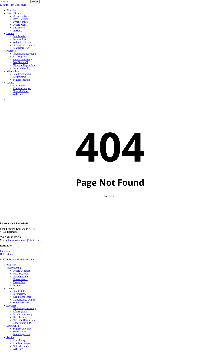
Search (35, 1)
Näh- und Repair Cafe (24, 320)
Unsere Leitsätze (21, 270)
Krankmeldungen (22, 343)
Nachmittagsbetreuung (24, 308)
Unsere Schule (13, 267)
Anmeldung (19, 340)
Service (10, 337)
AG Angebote (20, 311)
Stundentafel (19, 291)
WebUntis (18, 349)
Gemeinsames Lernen (24, 299)
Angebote (11, 305)
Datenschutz (6, 254)
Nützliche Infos (21, 346)
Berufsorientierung (22, 314)
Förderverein (19, 331)
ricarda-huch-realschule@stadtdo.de (21, 240)
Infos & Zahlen (20, 273)
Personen (17, 285)
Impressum (5, 251)
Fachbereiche (19, 294)
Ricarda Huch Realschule (13, 4)
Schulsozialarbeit (21, 302)
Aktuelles (11, 265)
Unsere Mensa (20, 279)
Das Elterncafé (20, 317)
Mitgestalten (12, 325)
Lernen (10, 288)
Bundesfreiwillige (22, 322)
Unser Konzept (20, 276)
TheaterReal (19, 282)
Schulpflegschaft (21, 334)
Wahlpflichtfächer (22, 296)
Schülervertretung (22, 328)
